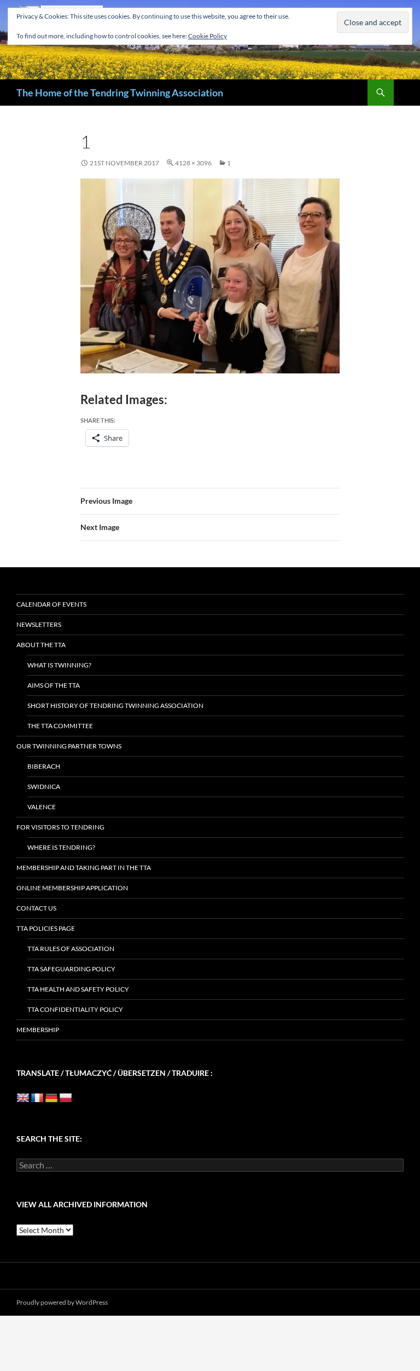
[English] (23, 1098)
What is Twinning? (59, 665)
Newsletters (38, 624)
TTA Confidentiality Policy (75, 1009)
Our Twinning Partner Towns (68, 746)
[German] (51, 1098)
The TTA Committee (60, 726)
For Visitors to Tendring (60, 827)
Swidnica (43, 786)
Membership (37, 1030)
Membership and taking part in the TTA (83, 867)
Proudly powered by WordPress (62, 1302)
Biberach (43, 766)
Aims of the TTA (53, 685)
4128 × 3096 (193, 163)
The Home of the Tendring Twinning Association (119, 93)
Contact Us (36, 908)
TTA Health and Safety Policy (78, 989)
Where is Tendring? (61, 847)
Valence (41, 807)
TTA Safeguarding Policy (71, 969)
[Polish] (65, 1098)
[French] (37, 1098)
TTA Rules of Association (70, 948)
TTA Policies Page (45, 928)
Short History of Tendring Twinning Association (115, 705)
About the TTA (41, 645)
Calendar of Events (51, 604)
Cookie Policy (207, 36)
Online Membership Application (72, 888)
